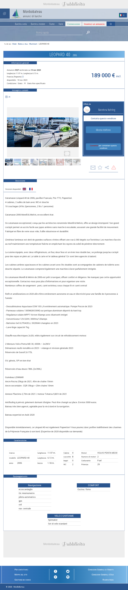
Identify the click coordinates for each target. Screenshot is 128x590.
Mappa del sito (20, 574)
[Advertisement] (64, 4)
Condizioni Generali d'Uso (103, 574)
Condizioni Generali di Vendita (101, 569)
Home (14, 44)
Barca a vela (23, 44)
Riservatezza (108, 579)
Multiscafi (33, 44)
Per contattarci (21, 569)
